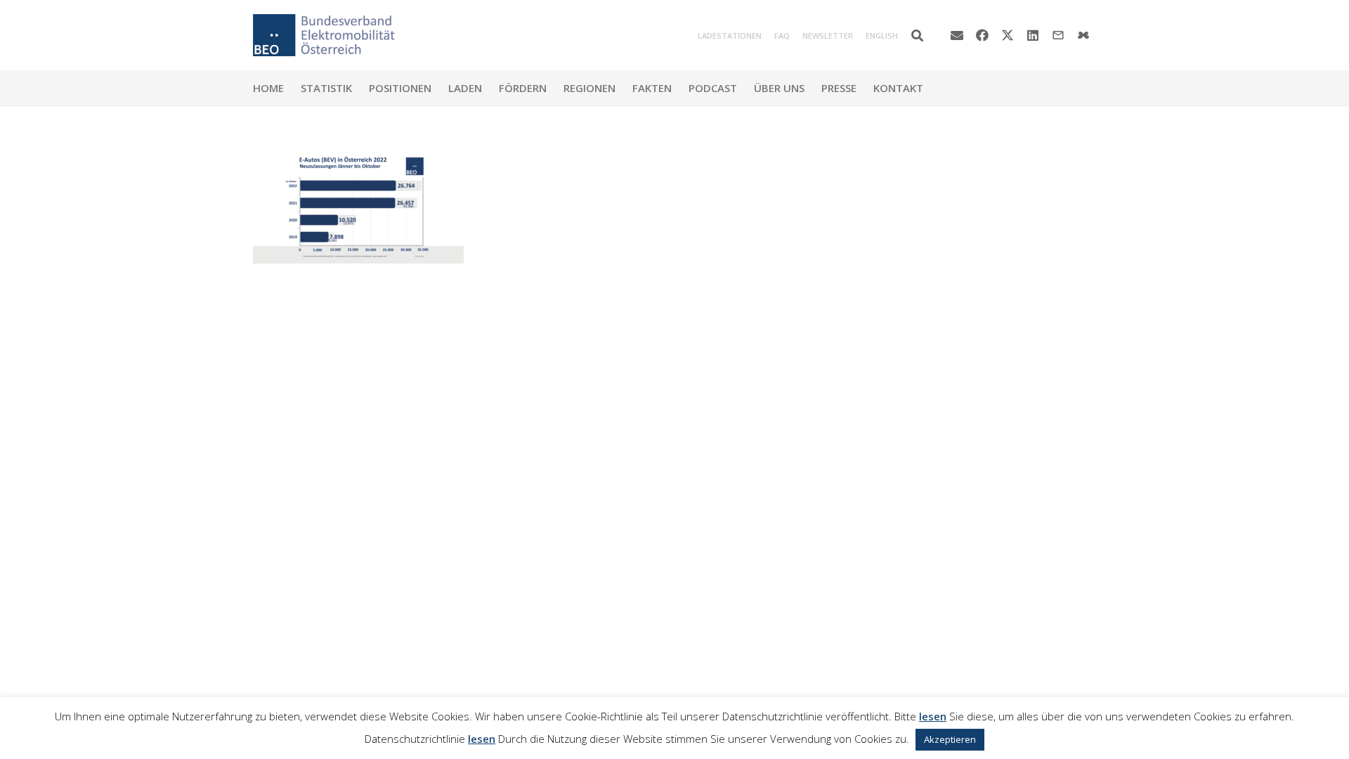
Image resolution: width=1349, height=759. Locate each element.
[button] (917, 35)
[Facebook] (982, 35)
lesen (932, 716)
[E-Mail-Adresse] (957, 35)
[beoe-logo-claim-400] (324, 35)
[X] (1007, 35)
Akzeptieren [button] (950, 739)
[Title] (1083, 35)
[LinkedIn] (1032, 35)
